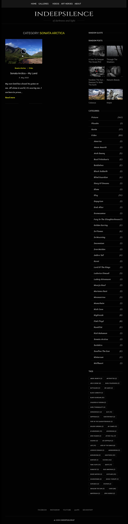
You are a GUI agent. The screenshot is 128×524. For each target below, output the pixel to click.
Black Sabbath (108, 171)
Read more (10, 97)
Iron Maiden (108, 249)
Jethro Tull (108, 255)
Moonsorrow (108, 297)
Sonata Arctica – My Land (23, 73)
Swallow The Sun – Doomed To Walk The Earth (96, 82)
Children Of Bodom (98, 402)
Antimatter (111, 378)
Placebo (106, 123)
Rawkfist (108, 327)
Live (93, 445)
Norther (94, 460)
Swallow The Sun (108, 351)
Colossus (92, 103)
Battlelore (108, 165)
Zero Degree (109, 493)
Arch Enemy (108, 153)
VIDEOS (55, 4)
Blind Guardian (108, 177)
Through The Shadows (112, 60)
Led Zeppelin (107, 441)
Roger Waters (96, 474)
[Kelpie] (115, 94)
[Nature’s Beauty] (115, 71)
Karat (108, 261)
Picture (106, 117)
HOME (33, 4)
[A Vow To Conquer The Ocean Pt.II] (97, 51)
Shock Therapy (112, 479)
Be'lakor (108, 388)
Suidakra (108, 345)
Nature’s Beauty (113, 80)
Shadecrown (96, 479)
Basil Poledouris (108, 159)
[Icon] (23, 51)
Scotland (111, 474)
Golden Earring (108, 225)
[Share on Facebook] (21, 103)
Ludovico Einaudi (108, 273)
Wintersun (108, 357)
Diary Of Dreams (108, 183)
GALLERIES (43, 4)
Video (31, 68)
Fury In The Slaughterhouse (108, 219)
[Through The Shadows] (115, 51)
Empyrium (108, 201)
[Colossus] (97, 94)
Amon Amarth (108, 147)
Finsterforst (109, 417)
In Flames (108, 231)
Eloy (108, 195)
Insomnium (108, 243)
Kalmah (94, 441)
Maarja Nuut (108, 285)
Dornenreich (96, 412)
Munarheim (108, 303)
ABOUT (78, 4)
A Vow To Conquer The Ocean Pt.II (96, 60)
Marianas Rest (108, 291)
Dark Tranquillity (97, 407)
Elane (108, 189)
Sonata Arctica (20, 68)
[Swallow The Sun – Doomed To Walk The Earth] (97, 71)
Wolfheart (108, 363)
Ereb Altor (108, 207)
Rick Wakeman (108, 333)
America (108, 141)
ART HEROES (67, 4)
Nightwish (108, 315)
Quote (106, 129)
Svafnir (107, 484)
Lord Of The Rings (108, 267)
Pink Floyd (108, 321)
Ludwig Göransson (108, 279)
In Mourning (108, 237)
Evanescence (108, 213)
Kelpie (109, 103)
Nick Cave (108, 309)
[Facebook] (85, 3)
